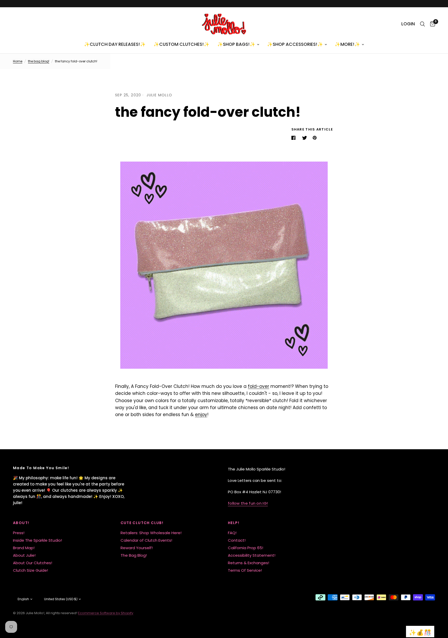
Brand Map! (23, 547)
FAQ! (232, 532)
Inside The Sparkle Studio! (37, 540)
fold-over (258, 386)
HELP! (233, 523)
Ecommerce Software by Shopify (105, 613)
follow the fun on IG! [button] (248, 503)
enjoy (201, 414)
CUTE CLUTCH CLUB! (142, 523)
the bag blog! (38, 61)
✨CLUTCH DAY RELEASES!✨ (115, 44)
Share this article (312, 129)
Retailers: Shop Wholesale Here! (151, 532)
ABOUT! (21, 523)
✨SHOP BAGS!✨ (236, 44)
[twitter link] (305, 138)
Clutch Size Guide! (30, 570)
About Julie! (24, 555)
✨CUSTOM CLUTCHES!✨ (181, 44)
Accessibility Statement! (251, 555)
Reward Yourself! (137, 547)
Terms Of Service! (245, 570)
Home (17, 61)
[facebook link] (294, 138)
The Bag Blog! (134, 555)
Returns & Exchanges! (248, 563)
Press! (18, 532)
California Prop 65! (245, 547)
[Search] (422, 24)
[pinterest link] (316, 138)
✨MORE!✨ (347, 44)
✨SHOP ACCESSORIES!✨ (295, 44)
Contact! (237, 540)
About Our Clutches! (32, 563)
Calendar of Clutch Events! (146, 540)
